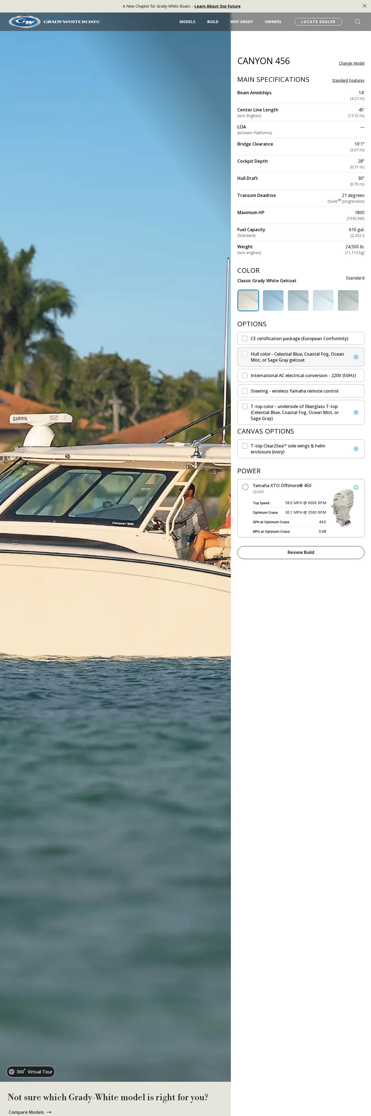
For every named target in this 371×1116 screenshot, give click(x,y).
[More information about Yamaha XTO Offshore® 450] (356, 487)
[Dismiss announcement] (364, 6)
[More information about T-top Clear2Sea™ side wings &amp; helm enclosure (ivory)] (356, 449)
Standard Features (348, 80)
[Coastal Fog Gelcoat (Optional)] (298, 300)
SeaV (335, 201)
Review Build (301, 552)
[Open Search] (357, 21)
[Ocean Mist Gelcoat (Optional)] (323, 300)
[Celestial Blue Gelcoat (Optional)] (273, 300)
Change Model (351, 63)
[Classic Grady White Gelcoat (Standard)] (248, 300)
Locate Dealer (318, 21)
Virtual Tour (34, 1071)
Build (212, 21)
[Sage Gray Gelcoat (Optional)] (348, 300)
